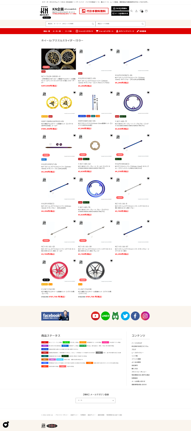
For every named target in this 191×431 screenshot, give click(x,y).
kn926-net (50, 415)
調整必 (45, 359)
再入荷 (66, 342)
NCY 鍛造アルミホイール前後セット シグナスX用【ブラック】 (94, 292)
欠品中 (62, 366)
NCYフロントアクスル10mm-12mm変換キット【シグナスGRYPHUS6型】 (95, 124)
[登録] (112, 400)
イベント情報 (136, 359)
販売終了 (65, 345)
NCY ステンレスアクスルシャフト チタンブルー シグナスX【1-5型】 (132, 250)
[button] (131, 11)
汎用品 (45, 363)
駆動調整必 (60, 359)
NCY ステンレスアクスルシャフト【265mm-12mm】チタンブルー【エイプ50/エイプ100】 (94, 82)
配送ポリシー (92, 415)
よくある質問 (136, 362)
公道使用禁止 (45, 349)
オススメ (105, 342)
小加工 (99, 352)
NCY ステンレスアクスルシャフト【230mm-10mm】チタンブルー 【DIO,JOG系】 (56, 207)
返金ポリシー (74, 415)
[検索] (93, 23)
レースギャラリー (138, 353)
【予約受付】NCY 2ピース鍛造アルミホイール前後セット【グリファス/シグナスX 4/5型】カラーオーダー (58, 81)
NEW (45, 342)
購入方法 (135, 368)
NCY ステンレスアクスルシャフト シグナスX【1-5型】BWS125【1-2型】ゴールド (58, 250)
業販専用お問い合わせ (139, 384)
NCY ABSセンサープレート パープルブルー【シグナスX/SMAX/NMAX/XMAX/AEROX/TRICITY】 (132, 125)
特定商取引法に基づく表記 (114, 415)
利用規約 (135, 378)
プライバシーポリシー (139, 372)
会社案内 (135, 365)
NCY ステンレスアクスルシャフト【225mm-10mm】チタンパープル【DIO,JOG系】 (56, 168)
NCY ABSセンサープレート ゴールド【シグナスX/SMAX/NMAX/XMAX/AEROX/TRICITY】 (94, 167)
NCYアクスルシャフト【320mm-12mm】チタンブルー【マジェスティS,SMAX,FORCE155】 (132, 167)
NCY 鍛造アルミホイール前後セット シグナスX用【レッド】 (57, 292)
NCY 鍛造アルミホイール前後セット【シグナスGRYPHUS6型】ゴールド (57, 125)
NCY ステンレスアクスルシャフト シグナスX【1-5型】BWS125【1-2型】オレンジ (95, 250)
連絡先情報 (101, 415)
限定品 (45, 345)
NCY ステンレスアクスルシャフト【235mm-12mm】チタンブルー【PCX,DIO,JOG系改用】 (130, 78)
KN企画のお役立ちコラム (140, 346)
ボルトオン (65, 356)
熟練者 (45, 352)
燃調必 (52, 359)
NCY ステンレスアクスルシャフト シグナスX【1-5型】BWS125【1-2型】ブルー (132, 207)
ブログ (134, 349)
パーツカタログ (137, 343)
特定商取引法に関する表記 (141, 375)
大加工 (45, 356)
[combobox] (70, 23)
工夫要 (89, 363)
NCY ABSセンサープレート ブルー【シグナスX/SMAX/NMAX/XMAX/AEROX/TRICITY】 (93, 210)
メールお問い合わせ (138, 381)
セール (83, 342)
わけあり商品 (83, 345)
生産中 (45, 366)
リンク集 (135, 356)
